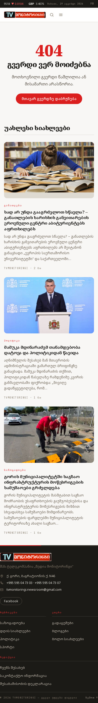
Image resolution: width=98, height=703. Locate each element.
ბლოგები (60, 631)
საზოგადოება (15, 470)
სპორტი (7, 647)
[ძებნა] (52, 15)
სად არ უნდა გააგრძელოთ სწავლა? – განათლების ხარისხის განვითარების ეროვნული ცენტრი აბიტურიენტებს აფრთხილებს (46, 220)
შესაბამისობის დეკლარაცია (26, 683)
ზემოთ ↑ (91, 697)
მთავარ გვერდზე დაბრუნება (49, 98)
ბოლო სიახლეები (68, 639)
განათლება (13, 205)
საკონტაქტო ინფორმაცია (23, 675)
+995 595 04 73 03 (19, 583)
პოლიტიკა (12, 340)
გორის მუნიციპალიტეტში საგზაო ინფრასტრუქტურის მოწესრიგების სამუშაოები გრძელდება (43, 482)
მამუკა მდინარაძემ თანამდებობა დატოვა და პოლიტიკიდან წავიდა (42, 350)
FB (92, 3)
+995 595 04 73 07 (48, 583)
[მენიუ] (61, 15)
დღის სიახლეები (15, 631)
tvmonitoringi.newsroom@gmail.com (34, 589)
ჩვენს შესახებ (12, 667)
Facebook (11, 601)
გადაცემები (62, 623)
